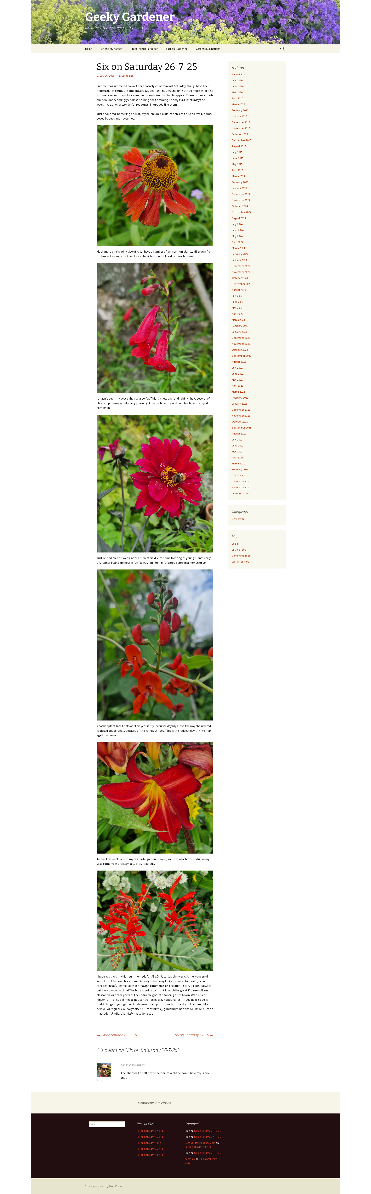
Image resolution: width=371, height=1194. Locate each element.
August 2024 (239, 218)
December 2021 (241, 409)
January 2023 (239, 332)
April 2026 (237, 98)
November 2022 (241, 343)
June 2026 (237, 86)
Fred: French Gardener (144, 49)
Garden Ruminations (208, 49)
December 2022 (241, 337)
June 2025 (237, 158)
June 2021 (237, 445)
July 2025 (237, 152)
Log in (235, 543)
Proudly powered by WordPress (103, 1186)
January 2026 (239, 116)
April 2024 (237, 242)
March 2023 (238, 320)
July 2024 (237, 224)
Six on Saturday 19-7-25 (117, 1034)
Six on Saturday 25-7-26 (150, 1149)
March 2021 (238, 463)
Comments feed (241, 555)
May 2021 (237, 451)
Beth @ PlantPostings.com (200, 1143)
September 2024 (241, 212)
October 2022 (240, 349)
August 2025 (239, 146)
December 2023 (241, 266)
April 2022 (237, 385)
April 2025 (237, 170)
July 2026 (237, 80)
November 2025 (241, 128)
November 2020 (241, 487)
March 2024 (238, 248)
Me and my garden (111, 49)
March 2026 (238, 104)
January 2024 (239, 260)
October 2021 (240, 421)
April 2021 (237, 457)
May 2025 (237, 164)
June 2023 (237, 302)
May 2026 (237, 92)
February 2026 (240, 110)
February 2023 (240, 326)
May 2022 (237, 379)
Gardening (127, 75)
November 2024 (241, 200)
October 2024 (240, 206)
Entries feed (239, 549)
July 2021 (237, 439)
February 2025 (240, 182)
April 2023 (237, 314)
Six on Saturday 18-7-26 (150, 1155)
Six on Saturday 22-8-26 (150, 1131)
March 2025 (238, 176)
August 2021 (239, 433)
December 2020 (241, 481)
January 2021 (239, 475)
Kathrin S (190, 1159)
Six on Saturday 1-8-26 (149, 1143)
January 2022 (239, 403)
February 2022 (240, 397)
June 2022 (237, 373)
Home (88, 49)
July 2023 (237, 296)
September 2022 (241, 355)
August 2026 (239, 74)
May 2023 (237, 308)
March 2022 (238, 391)
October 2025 (240, 134)
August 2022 (239, 361)
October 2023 (240, 278)
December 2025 (241, 122)
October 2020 (240, 493)
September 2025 (241, 140)
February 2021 (240, 469)
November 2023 (241, 272)
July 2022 (237, 367)
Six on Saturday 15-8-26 (150, 1137)
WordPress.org (240, 561)
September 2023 (241, 284)
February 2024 (240, 254)
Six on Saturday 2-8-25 (194, 1034)
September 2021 (241, 427)
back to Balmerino (177, 49)
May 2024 (237, 236)
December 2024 (241, 194)
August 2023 (239, 290)
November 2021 (241, 415)
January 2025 (239, 188)
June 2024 (237, 230)
